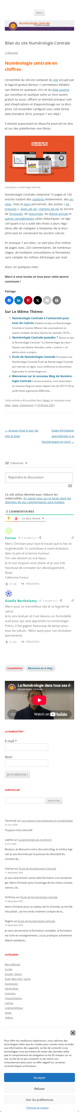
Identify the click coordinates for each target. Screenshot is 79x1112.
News (46, 400)
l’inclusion (16, 214)
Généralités (11, 988)
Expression (11, 984)
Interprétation (13, 998)
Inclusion (10, 993)
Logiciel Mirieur (14, 1008)
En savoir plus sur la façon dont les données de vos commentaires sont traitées (38, 500)
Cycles (8, 969)
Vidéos (9, 1017)
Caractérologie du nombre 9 (35, 840)
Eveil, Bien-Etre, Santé (18, 979)
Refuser (39, 1089)
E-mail (11, 741)
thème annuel (58, 214)
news (15, 405)
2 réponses (11, 53)
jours (27, 204)
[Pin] (28, 300)
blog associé (60, 90)
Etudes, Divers (13, 974)
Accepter (40, 1078)
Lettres (9, 1003)
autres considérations (19, 219)
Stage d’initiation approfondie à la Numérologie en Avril (58, 436)
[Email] (47, 300)
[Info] (38, 300)
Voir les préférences (39, 1100)
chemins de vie (48, 209)
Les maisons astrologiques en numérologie (47, 820)
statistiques (26, 405)
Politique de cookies (37, 1107)
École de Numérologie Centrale (33, 357)
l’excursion (36, 214)
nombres (38, 199)
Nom (8, 757)
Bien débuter (12, 964)
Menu (39, 12)
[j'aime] (9, 300)
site (55, 80)
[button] (73, 1033)
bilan (8, 405)
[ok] (19, 300)
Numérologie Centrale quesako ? (35, 337)
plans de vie (28, 209)
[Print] (57, 300)
